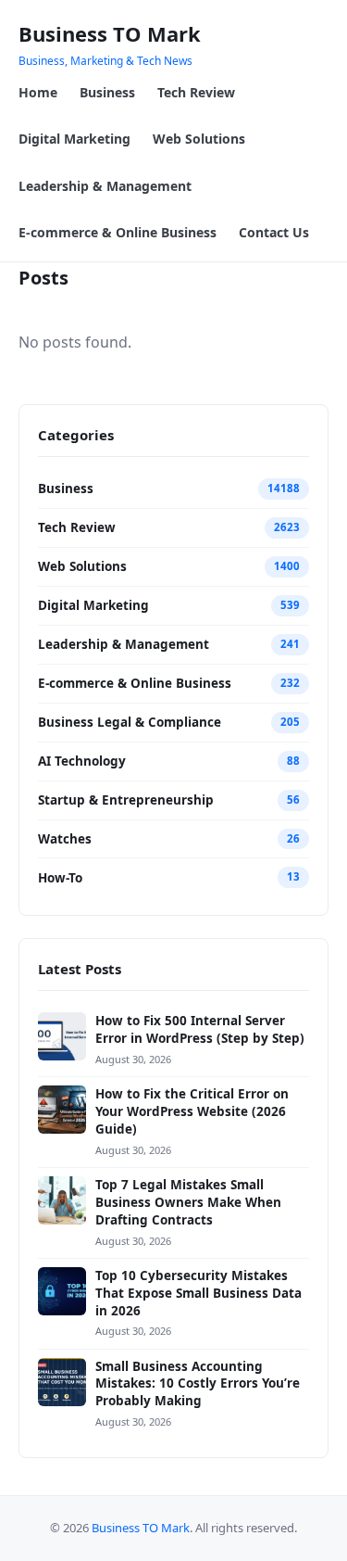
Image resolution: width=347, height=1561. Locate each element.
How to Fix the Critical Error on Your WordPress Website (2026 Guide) (192, 1111)
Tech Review (196, 92)
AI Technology (82, 761)
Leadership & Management (105, 186)
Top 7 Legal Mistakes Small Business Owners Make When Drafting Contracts (188, 1202)
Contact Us (274, 232)
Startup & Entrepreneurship (126, 800)
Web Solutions (199, 138)
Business (107, 92)
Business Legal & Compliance (129, 722)
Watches (65, 839)
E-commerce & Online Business (118, 232)
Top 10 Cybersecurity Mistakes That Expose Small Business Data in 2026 (198, 1293)
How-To (60, 877)
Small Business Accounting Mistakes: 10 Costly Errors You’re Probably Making (197, 1384)
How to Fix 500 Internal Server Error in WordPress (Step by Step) (199, 1029)
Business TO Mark (110, 33)
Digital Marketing (74, 138)
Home (38, 92)
